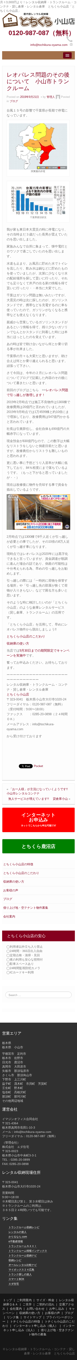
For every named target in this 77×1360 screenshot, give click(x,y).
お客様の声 (10, 890)
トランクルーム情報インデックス (28, 1250)
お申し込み (56, 1308)
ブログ (7, 899)
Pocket (38, 766)
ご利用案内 (24, 1300)
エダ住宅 (14, 1283)
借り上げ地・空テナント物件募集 (25, 907)
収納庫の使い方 (13, 881)
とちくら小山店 (18, 694)
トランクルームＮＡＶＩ (23, 1246)
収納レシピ (15, 1260)
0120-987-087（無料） (42, 32)
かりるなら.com (18, 1236)
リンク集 (13, 1317)
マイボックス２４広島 (21, 1269)
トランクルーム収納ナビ (23, 1255)
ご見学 (27, 1304)
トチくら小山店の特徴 (25, 1321)
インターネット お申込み (38, 819)
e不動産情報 (16, 1241)
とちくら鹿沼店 (38, 846)
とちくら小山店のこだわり (21, 873)
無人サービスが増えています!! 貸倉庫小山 (38, 798)
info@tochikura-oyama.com (49, 44)
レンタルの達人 (18, 1231)
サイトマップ (32, 1317)
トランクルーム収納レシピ (24, 1227)
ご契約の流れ (45, 1304)
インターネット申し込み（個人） (35, 1325)
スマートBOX (16, 1279)
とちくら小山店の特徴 (18, 864)
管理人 (51, 96)
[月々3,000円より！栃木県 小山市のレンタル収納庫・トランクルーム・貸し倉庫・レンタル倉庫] (38, 20)
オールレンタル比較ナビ (23, 1264)
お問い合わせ (35, 1308)
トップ (7, 1300)
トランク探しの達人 (20, 1274)
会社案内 (9, 916)
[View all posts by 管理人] (58, 96)
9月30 (23, 650)
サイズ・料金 (45, 1300)
